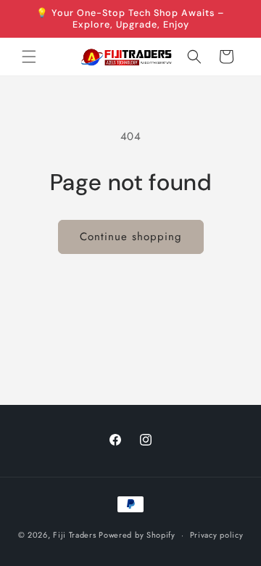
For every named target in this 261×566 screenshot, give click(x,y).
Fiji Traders (74, 535)
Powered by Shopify (137, 535)
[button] (29, 57)
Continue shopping (131, 237)
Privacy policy (217, 535)
